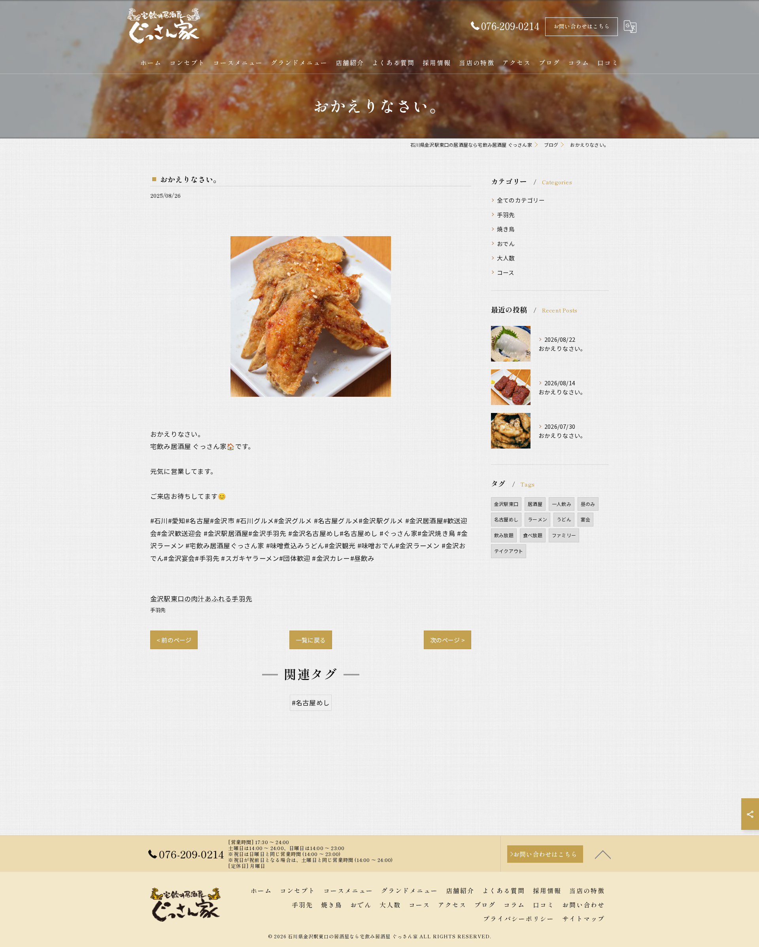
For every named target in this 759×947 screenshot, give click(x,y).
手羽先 (158, 610)
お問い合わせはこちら (581, 26)
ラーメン (537, 519)
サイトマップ (583, 918)
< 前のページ (174, 640)
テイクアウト (508, 550)
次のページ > (447, 640)
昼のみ (588, 503)
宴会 (585, 519)
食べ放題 (532, 535)
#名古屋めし (311, 702)
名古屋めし (506, 519)
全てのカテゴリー (521, 200)
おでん (506, 243)
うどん (564, 519)
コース (506, 272)
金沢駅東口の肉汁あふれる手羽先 (201, 598)
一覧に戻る (311, 640)
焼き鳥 (506, 229)
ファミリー (564, 535)
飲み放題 (504, 535)
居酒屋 (535, 503)
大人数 (506, 258)
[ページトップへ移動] (603, 854)
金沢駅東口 (506, 503)
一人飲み (561, 503)
